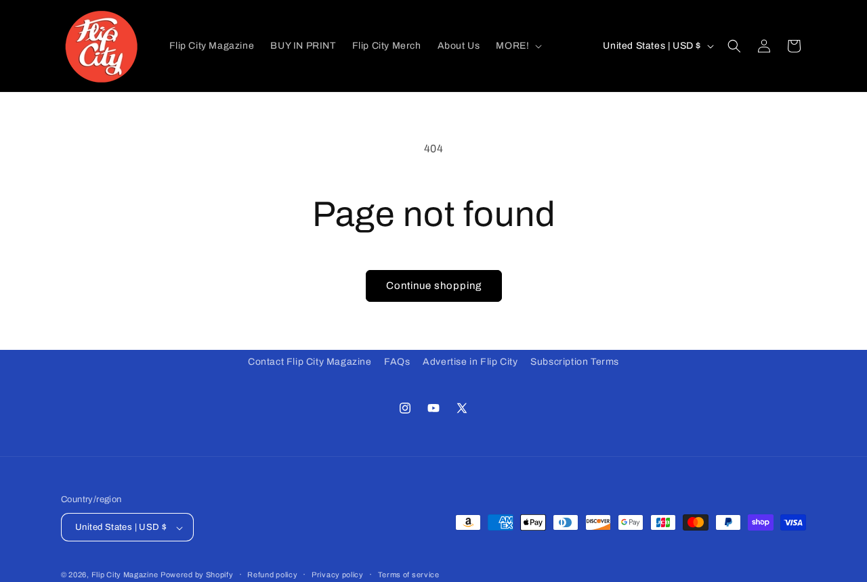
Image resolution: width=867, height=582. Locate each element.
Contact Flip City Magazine (310, 362)
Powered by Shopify (197, 575)
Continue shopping (434, 285)
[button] (517, 45)
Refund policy (272, 574)
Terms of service (409, 574)
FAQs (397, 362)
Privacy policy (338, 574)
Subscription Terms (574, 362)
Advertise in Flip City (470, 362)
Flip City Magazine (124, 575)
